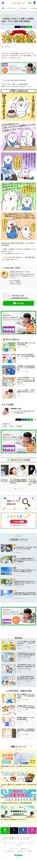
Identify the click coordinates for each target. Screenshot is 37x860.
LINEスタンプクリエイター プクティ (20, 272)
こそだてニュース (11, 8)
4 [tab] (19, 488)
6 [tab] (21, 488)
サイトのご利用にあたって (9, 851)
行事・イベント (14, 16)
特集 (3, 8)
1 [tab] (15, 488)
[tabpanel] (18, 474)
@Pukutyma (17, 280)
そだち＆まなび (23, 8)
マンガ (11, 426)
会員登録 (18, 522)
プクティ (19, 284)
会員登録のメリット (25, 849)
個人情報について (21, 851)
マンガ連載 (19, 426)
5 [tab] (20, 488)
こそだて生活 (33, 8)
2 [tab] (16, 488)
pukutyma (18, 282)
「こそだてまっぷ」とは (13, 849)
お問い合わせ (30, 851)
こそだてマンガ (18, 845)
